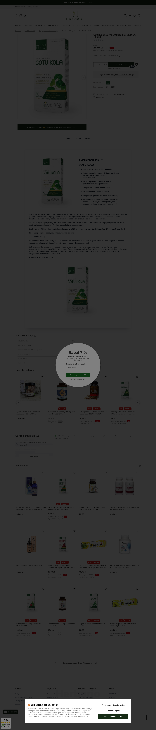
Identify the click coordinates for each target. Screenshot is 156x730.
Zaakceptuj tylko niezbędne (113, 705)
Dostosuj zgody (113, 711)
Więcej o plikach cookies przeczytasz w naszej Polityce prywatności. (62, 716)
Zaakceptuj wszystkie (113, 716)
